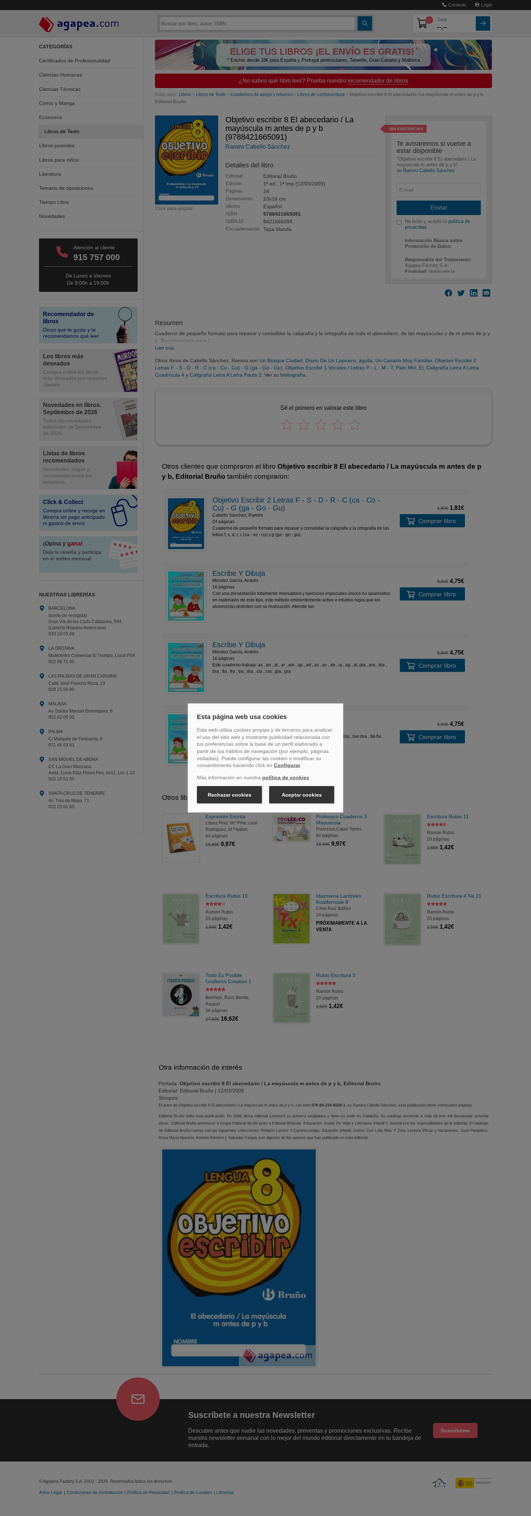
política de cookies (285, 777)
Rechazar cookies (229, 795)
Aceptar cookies (302, 795)
